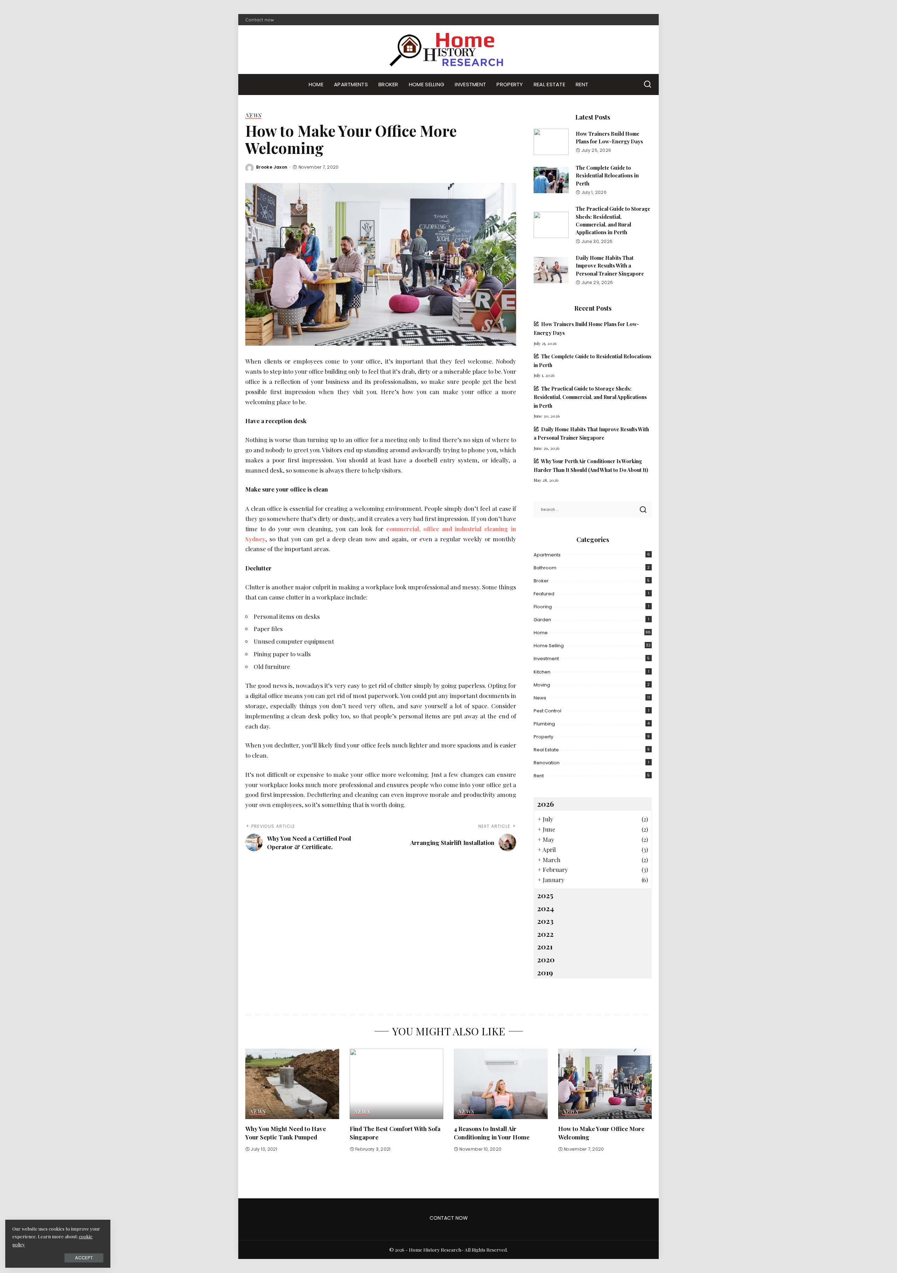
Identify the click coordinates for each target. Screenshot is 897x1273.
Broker (541, 580)
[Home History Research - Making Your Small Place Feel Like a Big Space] (448, 49)
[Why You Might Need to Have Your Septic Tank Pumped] (292, 1084)
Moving (542, 685)
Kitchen (542, 672)
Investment (546, 658)
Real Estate (546, 749)
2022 (545, 934)
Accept (84, 1257)
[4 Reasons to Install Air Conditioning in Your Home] (501, 1084)
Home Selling (549, 645)
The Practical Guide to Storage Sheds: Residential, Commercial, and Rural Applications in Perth (590, 397)
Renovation (547, 762)
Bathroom (545, 567)
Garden (542, 619)
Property (543, 736)
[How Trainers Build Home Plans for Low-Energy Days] (551, 142)
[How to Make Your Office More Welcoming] (605, 1084)
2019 (545, 972)
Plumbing (544, 723)
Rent (539, 775)
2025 (545, 895)
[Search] (647, 84)
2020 (546, 959)
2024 (545, 908)
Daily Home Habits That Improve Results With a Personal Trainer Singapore (610, 265)
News (253, 116)
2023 (545, 921)
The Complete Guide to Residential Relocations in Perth (607, 175)
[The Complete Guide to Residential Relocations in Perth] (551, 180)
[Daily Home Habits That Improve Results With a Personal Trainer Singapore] (551, 270)
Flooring (543, 606)
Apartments (547, 554)
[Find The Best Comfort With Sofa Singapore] (397, 1084)
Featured (544, 593)
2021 (545, 946)
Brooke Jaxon (271, 167)
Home (541, 632)
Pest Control (547, 710)
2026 (545, 803)
